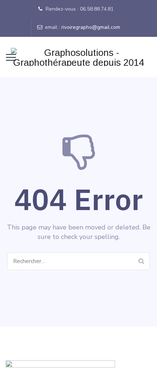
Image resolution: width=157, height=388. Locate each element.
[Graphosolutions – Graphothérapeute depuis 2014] (78, 57)
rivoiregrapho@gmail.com (90, 27)
